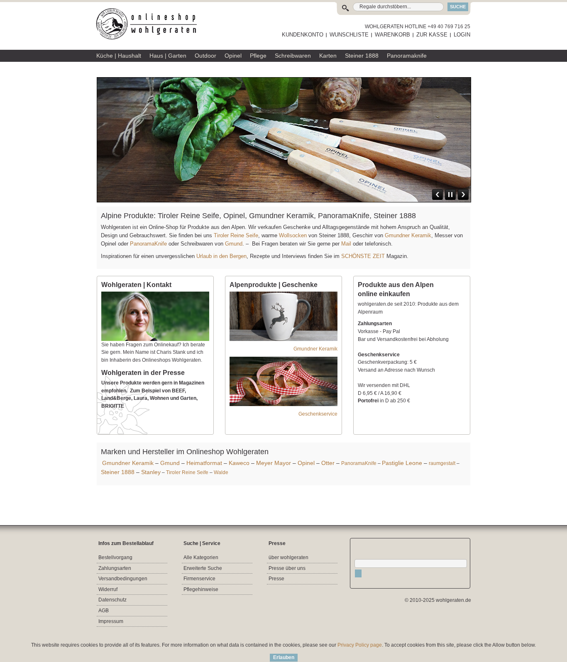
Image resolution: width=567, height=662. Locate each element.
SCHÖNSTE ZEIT (363, 256)
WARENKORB (392, 35)
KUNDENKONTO (302, 35)
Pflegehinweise (200, 589)
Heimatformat (204, 463)
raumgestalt (442, 463)
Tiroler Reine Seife (236, 235)
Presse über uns (287, 568)
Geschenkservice (317, 414)
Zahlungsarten (114, 568)
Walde (221, 472)
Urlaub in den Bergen (221, 256)
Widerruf (107, 589)
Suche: (347, 6)
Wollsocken (293, 235)
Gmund (233, 244)
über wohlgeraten (288, 557)
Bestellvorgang (115, 557)
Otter (328, 463)
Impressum (110, 621)
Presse (276, 579)
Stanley (151, 472)
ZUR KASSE (431, 35)
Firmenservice (199, 579)
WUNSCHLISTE (349, 35)
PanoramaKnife (148, 244)
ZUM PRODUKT (446, 150)
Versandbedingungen (122, 579)
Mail (345, 244)
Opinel (306, 463)
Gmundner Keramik (408, 235)
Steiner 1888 (117, 472)
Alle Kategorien (200, 557)
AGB (103, 610)
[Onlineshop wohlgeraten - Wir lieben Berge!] (149, 24)
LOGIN (462, 35)
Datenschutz (112, 600)
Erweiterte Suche (202, 568)
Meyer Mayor (273, 463)
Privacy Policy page (359, 645)
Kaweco (239, 463)
